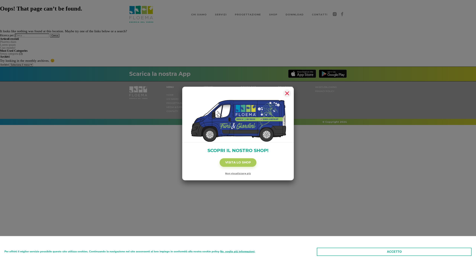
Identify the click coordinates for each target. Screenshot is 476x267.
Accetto (394, 251)
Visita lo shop (238, 162)
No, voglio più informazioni (237, 251)
